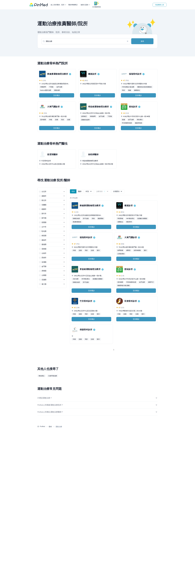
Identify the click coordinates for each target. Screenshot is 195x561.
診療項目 (100, 191)
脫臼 (98, 250)
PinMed (42, 426)
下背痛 (51, 87)
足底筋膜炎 (121, 254)
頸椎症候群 (76, 218)
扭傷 (56, 120)
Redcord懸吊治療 (45, 90)
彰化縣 (44, 231)
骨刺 (93, 218)
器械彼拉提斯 (85, 120)
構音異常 (129, 222)
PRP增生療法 (130, 218)
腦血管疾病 (138, 123)
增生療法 (139, 120)
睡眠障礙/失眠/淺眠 (124, 285)
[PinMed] (38, 5)
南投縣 (44, 235)
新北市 (44, 200)
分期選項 (116, 191)
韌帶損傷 (120, 250)
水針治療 (75, 279)
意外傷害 (43, 120)
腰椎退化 (137, 90)
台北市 (44, 191)
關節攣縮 (100, 218)
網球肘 (128, 250)
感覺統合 (120, 222)
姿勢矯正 (84, 116)
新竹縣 (44, 218)
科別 (87, 191)
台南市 (44, 253)
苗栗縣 (44, 222)
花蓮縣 (44, 279)
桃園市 (44, 209)
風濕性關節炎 (77, 222)
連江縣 (44, 284)
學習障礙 (120, 218)
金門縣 (44, 266)
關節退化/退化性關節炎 (144, 87)
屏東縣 (44, 271)
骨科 (50, 427)
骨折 (123, 90)
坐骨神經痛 (137, 250)
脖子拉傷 (86, 218)
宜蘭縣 (44, 205)
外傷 (50, 120)
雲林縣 (44, 249)
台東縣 (44, 275)
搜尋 (142, 41)
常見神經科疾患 (127, 123)
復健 (129, 90)
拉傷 (68, 120)
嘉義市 (44, 240)
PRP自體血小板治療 (128, 87)
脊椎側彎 (43, 87)
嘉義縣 (44, 244)
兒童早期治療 (52, 376)
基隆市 (44, 196)
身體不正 (151, 282)
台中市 (44, 227)
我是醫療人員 (159, 5)
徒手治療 (59, 87)
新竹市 (44, 213)
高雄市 (44, 257)
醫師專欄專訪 (73, 5)
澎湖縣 (44, 262)
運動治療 (57, 90)
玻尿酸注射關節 (142, 218)
